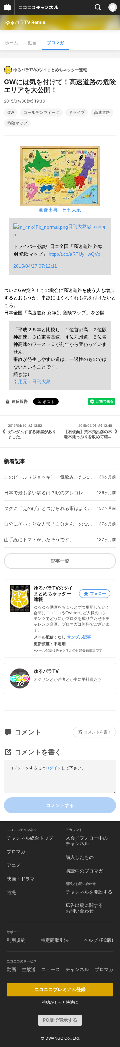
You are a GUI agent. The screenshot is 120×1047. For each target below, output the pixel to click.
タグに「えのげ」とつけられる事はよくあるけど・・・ (49, 508)
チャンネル (77, 969)
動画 (32, 42)
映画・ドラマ (21, 879)
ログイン (53, 767)
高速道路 (102, 113)
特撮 (11, 892)
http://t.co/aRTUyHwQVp (74, 254)
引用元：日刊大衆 (32, 381)
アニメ (14, 865)
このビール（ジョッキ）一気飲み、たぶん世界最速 (49, 477)
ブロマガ (55, 42)
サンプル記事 (79, 637)
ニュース (50, 969)
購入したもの (80, 857)
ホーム (11, 42)
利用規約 (16, 940)
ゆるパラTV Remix (25, 22)
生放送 (29, 969)
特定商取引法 (55, 940)
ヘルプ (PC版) (98, 940)
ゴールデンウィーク (41, 113)
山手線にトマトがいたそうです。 (39, 539)
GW (10, 113)
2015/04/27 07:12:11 (35, 266)
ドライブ (77, 113)
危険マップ (17, 123)
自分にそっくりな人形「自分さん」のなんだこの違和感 (49, 524)
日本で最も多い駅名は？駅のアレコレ (43, 492)
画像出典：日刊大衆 (60, 209)
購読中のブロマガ (84, 871)
